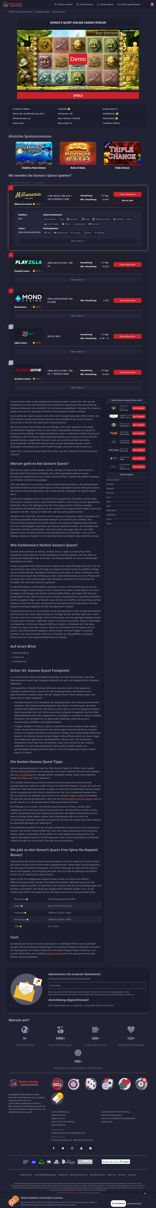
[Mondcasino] (28, 298)
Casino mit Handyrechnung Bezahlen (118, 1118)
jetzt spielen (138, 408)
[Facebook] (53, 1148)
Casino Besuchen (127, 194)
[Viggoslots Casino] (114, 416)
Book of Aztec (78, 167)
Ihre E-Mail (55, 985)
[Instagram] (72, 1148)
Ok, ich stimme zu (118, 1203)
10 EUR (105, 199)
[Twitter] (62, 1148)
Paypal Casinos (58, 1118)
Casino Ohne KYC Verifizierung (115, 1111)
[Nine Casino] (114, 450)
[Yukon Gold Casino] (114, 408)
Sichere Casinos (58, 1115)
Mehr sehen (76, 241)
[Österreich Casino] (28, 1083)
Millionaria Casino (23, 204)
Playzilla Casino (22, 271)
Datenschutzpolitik (134, 1203)
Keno (108, 497)
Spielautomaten (42, 11)
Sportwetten (111, 510)
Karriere (122, 1174)
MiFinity (100, 232)
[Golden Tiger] (114, 433)
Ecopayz (77, 232)
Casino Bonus (86, 4)
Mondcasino (20, 307)
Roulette (109, 484)
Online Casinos (65, 4)
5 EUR (106, 300)
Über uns (111, 1174)
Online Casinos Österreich (21, 11)
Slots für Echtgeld (23, 774)
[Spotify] (90, 1148)
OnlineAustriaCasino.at (68, 1192)
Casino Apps (106, 1121)
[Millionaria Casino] (28, 195)
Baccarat (109, 493)
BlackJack (110, 488)
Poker (108, 501)
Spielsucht (63, 1174)
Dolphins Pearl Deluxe (34, 167)
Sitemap (132, 1174)
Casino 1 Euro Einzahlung (63, 1121)
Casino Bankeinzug (60, 1111)
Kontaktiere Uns (97, 1174)
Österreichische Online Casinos (77, 798)
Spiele (78, 95)
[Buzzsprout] (81, 1148)
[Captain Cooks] (114, 441)
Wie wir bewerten (39, 183)
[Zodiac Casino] (114, 425)
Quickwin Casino (22, 379)
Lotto (108, 506)
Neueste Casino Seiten (111, 1115)
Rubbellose (111, 515)
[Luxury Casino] (114, 458)
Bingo (108, 523)
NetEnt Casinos (54, 953)
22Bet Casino (20, 343)
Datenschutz (26, 1174)
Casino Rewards (58, 1125)
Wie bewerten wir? (79, 1174)
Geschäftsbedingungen (45, 1174)
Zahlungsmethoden (130, 4)
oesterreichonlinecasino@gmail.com (68, 1133)
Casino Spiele (106, 4)
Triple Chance (122, 167)
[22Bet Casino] (28, 334)
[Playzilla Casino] (28, 262)
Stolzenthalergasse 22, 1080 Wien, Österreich (72, 1140)
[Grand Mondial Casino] (114, 467)
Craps (108, 519)
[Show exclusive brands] (152, 4)
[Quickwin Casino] (28, 370)
